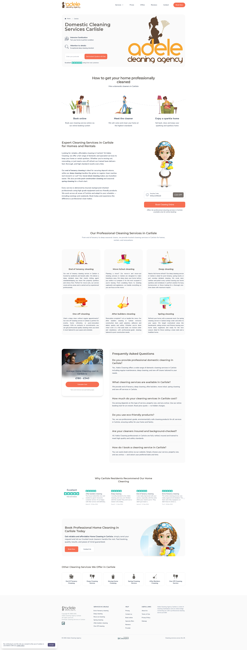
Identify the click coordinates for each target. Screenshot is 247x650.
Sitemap (144, 621)
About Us (145, 611)
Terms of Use (146, 614)
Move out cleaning (99, 617)
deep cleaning (139, 386)
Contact (166, 5)
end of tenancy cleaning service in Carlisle (82, 274)
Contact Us (87, 549)
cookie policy (20, 646)
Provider (128, 628)
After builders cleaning (94, 494)
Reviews (154, 5)
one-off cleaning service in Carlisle (77, 321)
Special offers (129, 621)
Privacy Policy (146, 618)
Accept (51, 645)
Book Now (179, 5)
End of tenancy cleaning (145, 494)
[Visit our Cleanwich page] (63, 623)
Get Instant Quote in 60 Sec (96, 56)
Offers (142, 5)
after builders (151, 386)
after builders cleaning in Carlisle (119, 321)
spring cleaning (174, 386)
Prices (132, 5)
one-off (118, 389)
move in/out (162, 386)
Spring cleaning (98, 620)
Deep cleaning (116, 494)
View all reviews (72, 497)
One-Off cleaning (99, 626)
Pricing (127, 611)
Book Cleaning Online (164, 204)
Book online (129, 618)
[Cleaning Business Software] (123, 638)
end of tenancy (127, 386)
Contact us (128, 614)
